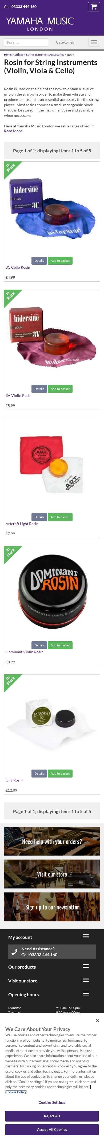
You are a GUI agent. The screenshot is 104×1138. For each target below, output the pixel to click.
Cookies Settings (52, 1102)
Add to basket (60, 261)
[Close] (97, 1021)
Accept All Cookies (52, 1129)
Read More (13, 130)
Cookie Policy (16, 1092)
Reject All (52, 1116)
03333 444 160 (24, 6)
